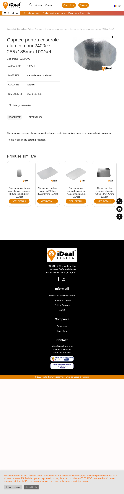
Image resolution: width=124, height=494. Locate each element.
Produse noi (32, 13)
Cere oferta (68, 5)
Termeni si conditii (62, 300)
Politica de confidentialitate (62, 295)
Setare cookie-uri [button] (13, 487)
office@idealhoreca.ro (62, 346)
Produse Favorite (79, 13)
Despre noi (62, 326)
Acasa (38, 5)
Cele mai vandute (54, 13)
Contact (49, 5)
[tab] (14, 117)
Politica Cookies (62, 305)
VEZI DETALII (19, 201)
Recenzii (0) (35, 117)
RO (118, 6)
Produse (13, 13)
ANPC (62, 310)
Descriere (14, 117)
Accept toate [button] (31, 487)
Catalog (83, 5)
